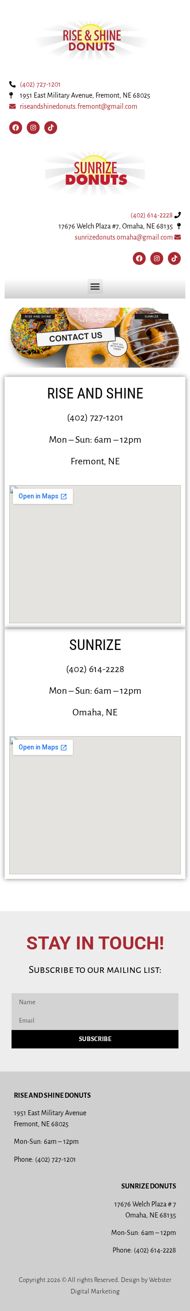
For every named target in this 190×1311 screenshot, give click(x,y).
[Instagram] (33, 127)
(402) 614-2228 (152, 215)
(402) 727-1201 (40, 84)
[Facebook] (15, 127)
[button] (95, 286)
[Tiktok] (50, 127)
